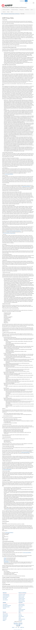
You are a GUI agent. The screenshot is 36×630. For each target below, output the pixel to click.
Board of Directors (21, 616)
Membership (27, 9)
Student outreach (21, 610)
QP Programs (22, 9)
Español (13, 627)
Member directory (5, 616)
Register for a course (21, 595)
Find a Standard (5, 604)
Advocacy (4, 11)
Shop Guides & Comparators (7, 605)
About (12, 11)
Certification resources (22, 598)
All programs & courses (22, 594)
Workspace (4, 608)
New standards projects (6, 606)
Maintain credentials (21, 599)
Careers (20, 617)
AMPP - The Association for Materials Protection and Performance (10, 13)
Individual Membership (6, 594)
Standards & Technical (14, 9)
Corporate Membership (6, 595)
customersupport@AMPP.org (26, 186)
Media (8, 11)
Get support (20, 620)
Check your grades (21, 597)
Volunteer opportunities (22, 609)
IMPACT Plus (22, 627)
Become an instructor (22, 605)
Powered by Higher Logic (18, 629)
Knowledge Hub (22, 0)
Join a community (5, 599)
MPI (18, 627)
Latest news (20, 615)
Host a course (21, 606)
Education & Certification (6, 9)
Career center (5, 617)
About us (20, 613)
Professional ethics (5, 615)
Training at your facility (22, 601)
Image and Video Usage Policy (18, 623)
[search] (33, 3)
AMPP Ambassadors (21, 604)
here (8, 509)
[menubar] (22, 0)
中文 (16, 627)
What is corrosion (5, 613)
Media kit (4, 620)
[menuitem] (22, 0)
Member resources (5, 597)
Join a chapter (5, 598)
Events (32, 9)
